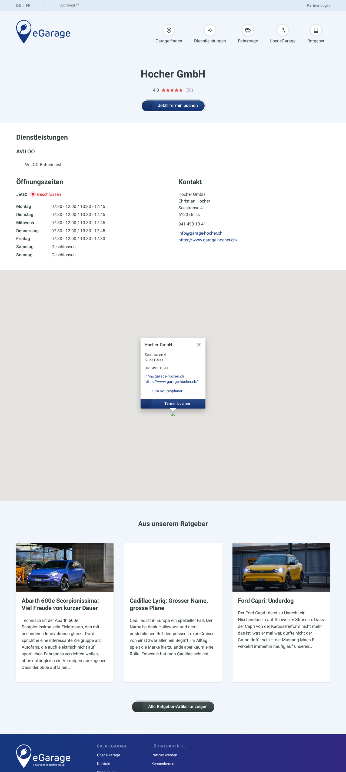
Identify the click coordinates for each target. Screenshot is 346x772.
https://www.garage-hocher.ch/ (208, 239)
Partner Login (318, 5)
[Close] (198, 344)
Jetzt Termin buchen (178, 105)
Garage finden (168, 40)
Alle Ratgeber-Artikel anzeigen (178, 706)
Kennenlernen (162, 763)
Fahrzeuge (248, 40)
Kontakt (104, 763)
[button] (173, 414)
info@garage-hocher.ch (200, 233)
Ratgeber (315, 40)
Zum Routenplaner (166, 391)
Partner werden (164, 755)
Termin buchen (177, 403)
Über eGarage (282, 40)
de (18, 5)
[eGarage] (43, 31)
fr (28, 5)
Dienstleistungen (210, 40)
